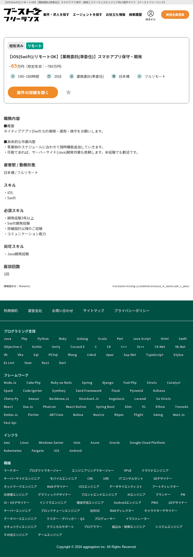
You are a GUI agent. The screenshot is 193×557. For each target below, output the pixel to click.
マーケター (11, 470)
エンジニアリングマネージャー (93, 470)
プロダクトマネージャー (45, 470)
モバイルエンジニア (63, 478)
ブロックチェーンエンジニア (60, 510)
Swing (158, 414)
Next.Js (179, 414)
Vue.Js (28, 406)
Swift (183, 338)
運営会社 (35, 310)
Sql (35, 354)
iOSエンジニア (89, 486)
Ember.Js (11, 414)
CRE (90, 478)
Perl (120, 338)
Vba (20, 354)
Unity (56, 346)
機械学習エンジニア (90, 502)
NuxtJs (98, 414)
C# (109, 346)
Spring (87, 382)
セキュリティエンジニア (20, 526)
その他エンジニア (16, 534)
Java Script (142, 338)
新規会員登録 (175, 14)
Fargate (38, 450)
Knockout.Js (89, 398)
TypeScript (154, 354)
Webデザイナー (58, 486)
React (8, 406)
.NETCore (56, 414)
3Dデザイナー (162, 478)
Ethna (160, 406)
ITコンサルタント (131, 478)
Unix (76, 442)
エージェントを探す (87, 14)
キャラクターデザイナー (160, 510)
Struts (152, 382)
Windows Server (51, 442)
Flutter (33, 414)
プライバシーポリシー (132, 310)
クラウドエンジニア (155, 470)
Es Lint (9, 362)
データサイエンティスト (125, 486)
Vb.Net (180, 346)
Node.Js (10, 382)
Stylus (178, 354)
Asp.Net (130, 354)
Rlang (72, 354)
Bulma (78, 414)
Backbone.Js (59, 398)
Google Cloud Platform (147, 442)
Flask (116, 390)
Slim (128, 406)
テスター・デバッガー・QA (65, 518)
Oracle (114, 442)
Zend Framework (89, 390)
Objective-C (13, 346)
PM (183, 494)
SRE (106, 478)
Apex (110, 354)
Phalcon (49, 406)
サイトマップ (93, 310)
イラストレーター (138, 518)
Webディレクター (122, 510)
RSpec (119, 414)
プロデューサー (105, 518)
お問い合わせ (62, 310)
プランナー (163, 494)
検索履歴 (135, 14)
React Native (76, 406)
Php (24, 338)
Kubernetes (13, 450)
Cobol (91, 354)
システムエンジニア (168, 526)
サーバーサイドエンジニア (22, 478)
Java (7, 338)
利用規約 (11, 310)
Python (43, 338)
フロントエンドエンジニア (99, 494)
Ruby (63, 338)
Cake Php (33, 382)
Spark (8, 390)
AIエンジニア (136, 494)
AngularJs (116, 398)
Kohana (159, 390)
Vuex (28, 362)
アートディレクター (165, 486)
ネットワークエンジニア (20, 486)
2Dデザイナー (177, 502)
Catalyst (173, 382)
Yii (144, 406)
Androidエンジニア (127, 502)
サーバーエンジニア (17, 510)
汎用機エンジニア (16, 494)
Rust (45, 362)
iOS (56, 450)
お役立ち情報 (115, 14)
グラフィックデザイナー (54, 494)
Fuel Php (130, 382)
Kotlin (37, 346)
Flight (138, 414)
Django (107, 382)
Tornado (181, 406)
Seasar (33, 398)
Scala (102, 338)
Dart (62, 362)
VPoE (127, 470)
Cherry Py (11, 398)
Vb (6, 354)
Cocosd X (77, 346)
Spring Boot (105, 406)
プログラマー (93, 526)
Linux (24, 442)
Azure (94, 442)
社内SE (95, 510)
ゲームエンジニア (50, 534)
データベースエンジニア (20, 518)
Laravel (140, 398)
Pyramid (136, 390)
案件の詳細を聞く (33, 92)
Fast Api (10, 422)
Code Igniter (32, 390)
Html (165, 338)
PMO (154, 502)
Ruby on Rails (61, 382)
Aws (7, 442)
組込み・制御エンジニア (128, 526)
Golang (82, 338)
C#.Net (160, 346)
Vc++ (140, 346)
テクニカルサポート (60, 526)
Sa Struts (163, 398)
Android (75, 450)
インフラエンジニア (53, 502)
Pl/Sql (53, 354)
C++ (124, 346)
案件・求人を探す (56, 14)
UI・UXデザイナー (16, 502)
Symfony (59, 390)
